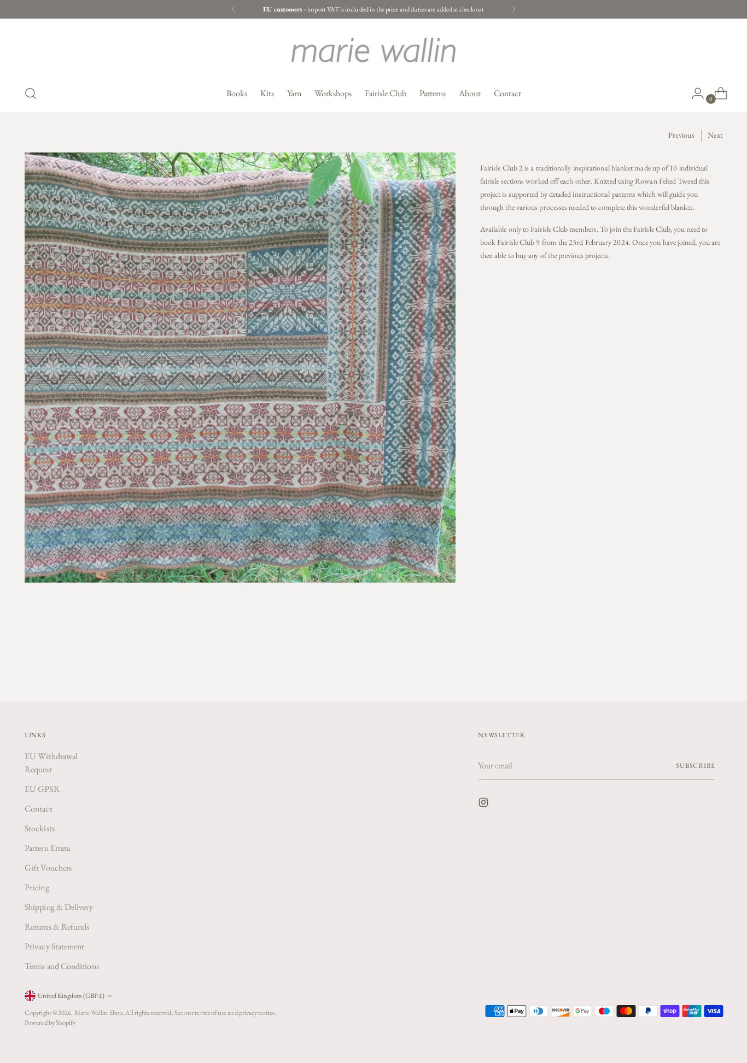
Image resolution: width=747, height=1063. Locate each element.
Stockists (40, 828)
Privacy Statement (54, 946)
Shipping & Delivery (59, 907)
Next (715, 135)
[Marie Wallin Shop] (373, 50)
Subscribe (695, 765)
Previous (681, 135)
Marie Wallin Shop (98, 1012)
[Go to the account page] (693, 93)
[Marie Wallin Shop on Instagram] (484, 804)
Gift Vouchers (48, 867)
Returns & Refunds (57, 926)
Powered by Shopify (50, 1022)
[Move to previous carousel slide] (688, 664)
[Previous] (233, 9)
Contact (38, 808)
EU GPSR (42, 789)
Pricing (37, 887)
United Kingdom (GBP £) (71, 995)
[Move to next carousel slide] (713, 664)
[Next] (513, 9)
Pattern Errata (47, 848)
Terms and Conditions (62, 966)
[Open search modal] (31, 93)
